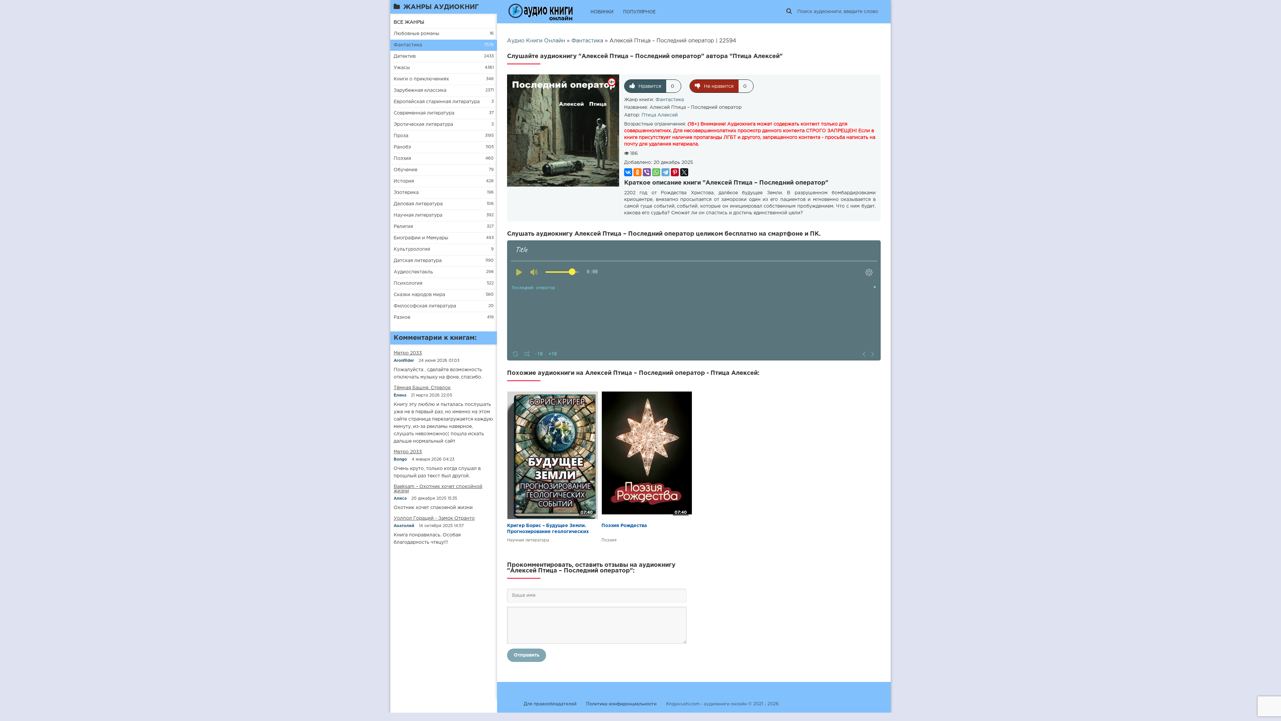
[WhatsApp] (656, 172)
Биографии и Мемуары (421, 238)
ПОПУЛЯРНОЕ (639, 12)
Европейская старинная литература (437, 102)
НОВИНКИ (601, 12)
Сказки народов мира (419, 295)
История (404, 181)
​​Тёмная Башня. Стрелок (422, 388)
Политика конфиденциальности (621, 704)
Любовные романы (416, 34)
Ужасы (402, 68)
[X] (684, 172)
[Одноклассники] (637, 172)
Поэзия (402, 159)
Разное (402, 317)
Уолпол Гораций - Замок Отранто (434, 518)
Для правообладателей (550, 704)
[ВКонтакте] (628, 172)
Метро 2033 (408, 353)
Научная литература (418, 215)
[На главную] (540, 11)
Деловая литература (418, 204)
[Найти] (789, 11)
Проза (401, 136)
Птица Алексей (660, 115)
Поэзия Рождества (624, 526)
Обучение (405, 170)
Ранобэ (402, 147)
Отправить (526, 655)
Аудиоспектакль (413, 272)
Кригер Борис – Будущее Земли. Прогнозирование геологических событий (548, 529)
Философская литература (425, 306)
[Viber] (647, 172)
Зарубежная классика (420, 90)
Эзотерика (406, 193)
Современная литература (424, 113)
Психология (408, 283)
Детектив (405, 56)
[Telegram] (666, 172)
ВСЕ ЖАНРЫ (409, 22)
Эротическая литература (423, 125)
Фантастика (408, 45)
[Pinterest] (675, 172)
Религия (403, 227)
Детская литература (418, 261)
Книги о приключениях (421, 79)
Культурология (412, 249)
